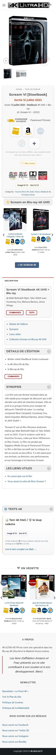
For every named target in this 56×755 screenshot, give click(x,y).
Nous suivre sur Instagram (15, 736)
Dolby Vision (35, 192)
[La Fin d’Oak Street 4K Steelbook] (14, 587)
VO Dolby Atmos (28, 195)
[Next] (49, 41)
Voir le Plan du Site (11, 696)
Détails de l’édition (18, 324)
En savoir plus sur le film (20, 476)
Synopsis (13, 329)
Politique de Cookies (12, 702)
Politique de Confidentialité (15, 708)
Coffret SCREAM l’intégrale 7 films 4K (15, 235)
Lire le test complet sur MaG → (20, 549)
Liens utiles (15, 334)
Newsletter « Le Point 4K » (15, 691)
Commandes (15, 313)
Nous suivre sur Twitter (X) (15, 730)
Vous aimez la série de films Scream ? (27, 481)
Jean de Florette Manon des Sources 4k (42, 604)
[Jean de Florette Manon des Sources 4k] (42, 587)
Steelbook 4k (45, 192)
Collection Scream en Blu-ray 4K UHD (27, 339)
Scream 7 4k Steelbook (41, 234)
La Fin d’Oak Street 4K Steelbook (14, 604)
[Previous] (7, 41)
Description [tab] (11, 281)
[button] (4, 5)
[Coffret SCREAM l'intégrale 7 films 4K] (15, 219)
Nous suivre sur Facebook (15, 725)
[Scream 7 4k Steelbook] (40, 219)
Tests (31, 313)
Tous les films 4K (32, 89)
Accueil (19, 89)
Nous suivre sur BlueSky (14, 741)
